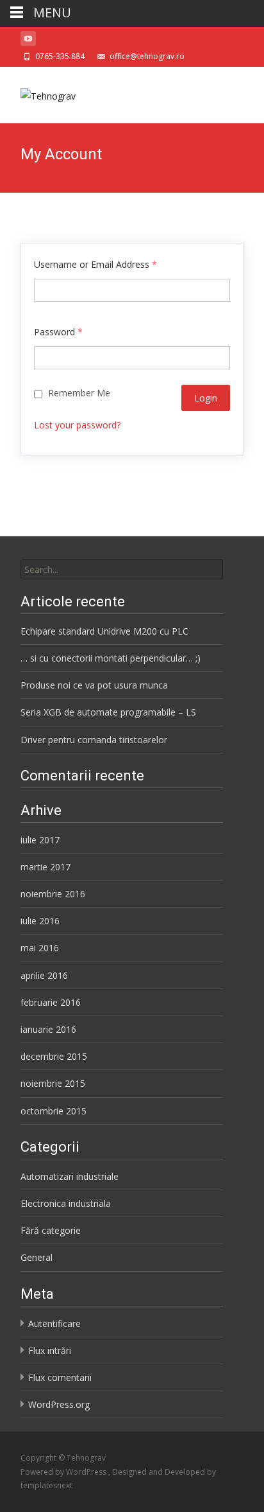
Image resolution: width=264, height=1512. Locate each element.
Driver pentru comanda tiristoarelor (94, 740)
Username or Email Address (95, 264)
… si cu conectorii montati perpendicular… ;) (111, 658)
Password (58, 332)
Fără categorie (51, 1230)
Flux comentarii (60, 1377)
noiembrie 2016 (53, 894)
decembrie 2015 (54, 1056)
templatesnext (46, 1485)
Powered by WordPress (64, 1471)
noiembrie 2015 (53, 1083)
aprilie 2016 (44, 975)
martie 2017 (45, 867)
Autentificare (54, 1323)
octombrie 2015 (54, 1111)
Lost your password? (77, 425)
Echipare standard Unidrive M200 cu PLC (104, 631)
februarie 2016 (51, 1002)
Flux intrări (49, 1350)
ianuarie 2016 (48, 1029)
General (37, 1257)
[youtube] (28, 41)
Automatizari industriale (70, 1176)
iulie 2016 (40, 921)
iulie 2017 (40, 840)
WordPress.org (59, 1404)
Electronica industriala (66, 1203)
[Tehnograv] (38, 92)
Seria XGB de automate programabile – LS (108, 712)
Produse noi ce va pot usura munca (94, 685)
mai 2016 (40, 948)
